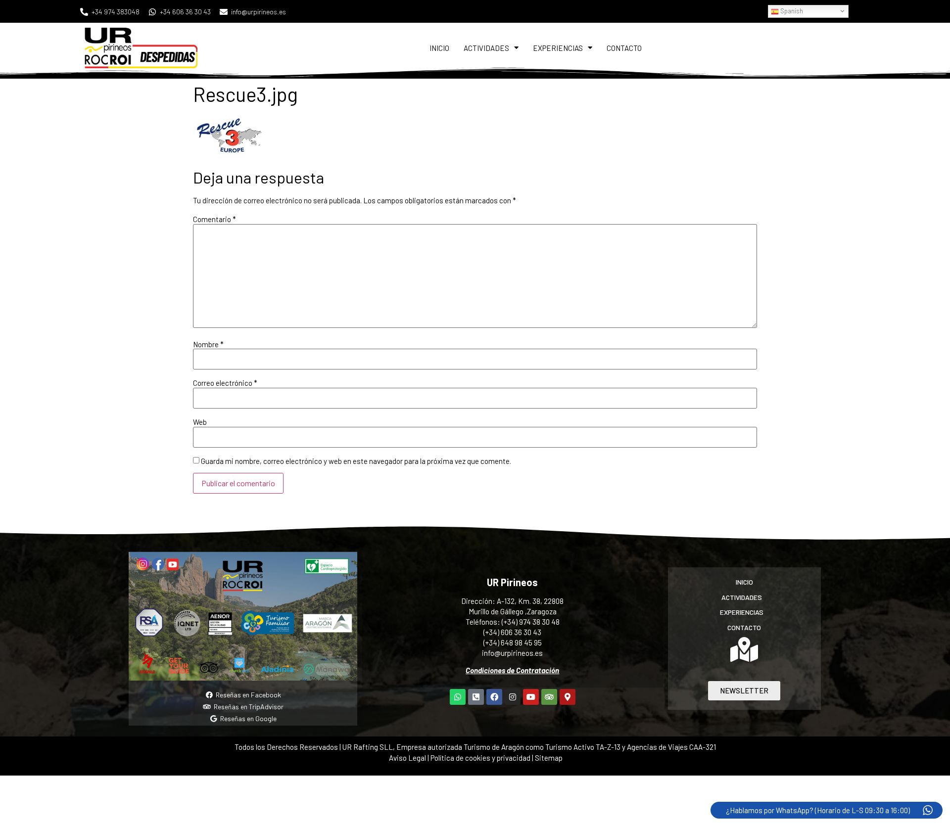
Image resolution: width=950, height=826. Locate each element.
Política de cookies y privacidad (481, 757)
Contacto (624, 48)
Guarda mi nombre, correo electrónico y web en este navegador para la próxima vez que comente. (356, 461)
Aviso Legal (407, 757)
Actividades (486, 48)
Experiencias (558, 48)
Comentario (214, 219)
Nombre (208, 344)
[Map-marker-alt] (567, 697)
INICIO (439, 48)
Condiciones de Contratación (512, 670)
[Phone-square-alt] (476, 697)
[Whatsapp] (458, 697)
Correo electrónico (225, 383)
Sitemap (549, 757)
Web (200, 422)
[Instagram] (513, 697)
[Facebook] (494, 697)
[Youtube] (531, 697)
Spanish (791, 11)
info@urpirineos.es (512, 652)
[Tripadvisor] (549, 697)
